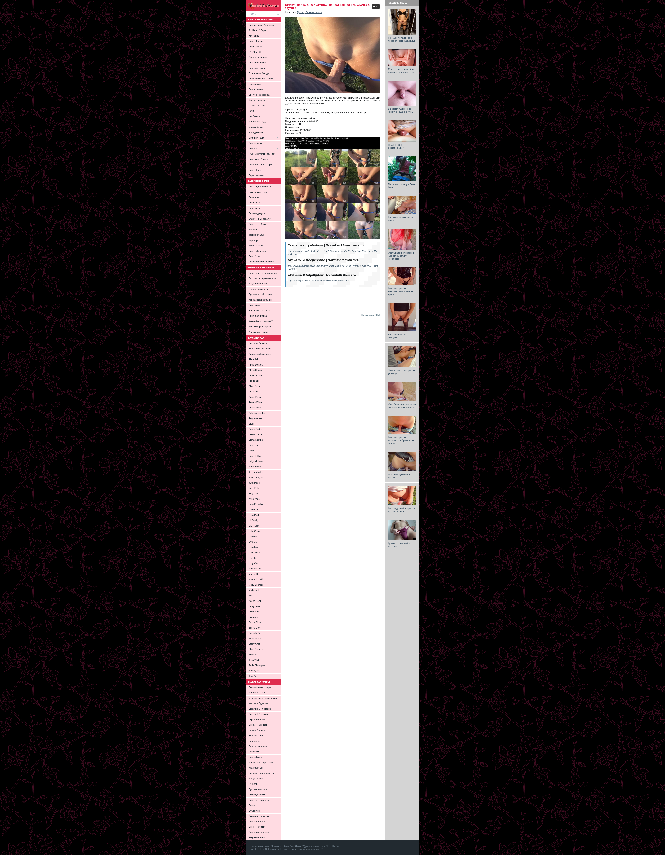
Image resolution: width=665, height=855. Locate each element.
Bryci (251, 423)
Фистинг (253, 229)
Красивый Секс (257, 768)
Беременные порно (259, 725)
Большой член (256, 735)
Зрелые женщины (258, 57)
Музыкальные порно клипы (263, 698)
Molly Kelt (254, 590)
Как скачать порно (260, 846)
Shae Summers (256, 649)
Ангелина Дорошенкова (261, 354)
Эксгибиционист (313, 12)
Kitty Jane (254, 493)
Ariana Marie (255, 407)
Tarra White (254, 660)
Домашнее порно (257, 89)
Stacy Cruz (254, 644)
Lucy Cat (253, 563)
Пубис (300, 12)
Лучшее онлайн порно (260, 294)
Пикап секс (254, 202)
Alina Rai (253, 359)
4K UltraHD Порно (258, 30)
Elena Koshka (256, 440)
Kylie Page (254, 499)
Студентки (254, 810)
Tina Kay (253, 676)
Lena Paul (254, 515)
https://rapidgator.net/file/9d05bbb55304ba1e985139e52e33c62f (319, 280)
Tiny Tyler (254, 670)
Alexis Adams (256, 375)
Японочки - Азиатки (259, 159)
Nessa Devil (255, 601)
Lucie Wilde (254, 552)
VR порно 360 (256, 46)
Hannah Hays (255, 456)
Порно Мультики (257, 251)
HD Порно (254, 35)
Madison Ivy (255, 568)
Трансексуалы (256, 235)
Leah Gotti (254, 509)
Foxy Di (252, 450)
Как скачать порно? (259, 332)
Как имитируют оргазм (260, 326)
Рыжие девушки (257, 794)
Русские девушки (258, 789)
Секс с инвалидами (259, 832)
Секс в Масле (256, 757)
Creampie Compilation (260, 708)
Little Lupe (254, 536)
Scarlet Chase (256, 638)
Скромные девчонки (259, 816)
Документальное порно (261, 164)
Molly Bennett (256, 585)
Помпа (252, 805)
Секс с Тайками (257, 827)
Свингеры (254, 197)
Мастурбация (256, 127)
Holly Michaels (256, 461)
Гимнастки (254, 751)
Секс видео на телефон (261, 261)
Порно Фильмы (256, 41)
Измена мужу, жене (259, 192)
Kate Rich (254, 488)
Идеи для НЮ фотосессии (263, 273)
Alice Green (254, 386)
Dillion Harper (255, 434)
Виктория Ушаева (258, 343)
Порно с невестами (259, 800)
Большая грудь (257, 68)
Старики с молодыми (260, 218)
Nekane (252, 595)
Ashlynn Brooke (257, 413)
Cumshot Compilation (259, 714)
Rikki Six (253, 617)
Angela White (255, 402)
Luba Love (254, 547)
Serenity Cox (255, 633)
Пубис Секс (255, 52)
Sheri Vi (253, 654)
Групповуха (255, 84)
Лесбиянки (254, 116)
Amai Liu (253, 391)
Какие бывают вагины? (261, 321)
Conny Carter (255, 429)
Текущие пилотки (258, 283)
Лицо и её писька (258, 316)
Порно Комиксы (257, 175)
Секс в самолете (257, 821)
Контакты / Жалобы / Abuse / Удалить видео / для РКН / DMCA (305, 846)
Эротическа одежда (259, 94)
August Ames (255, 418)
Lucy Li (252, 558)
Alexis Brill (254, 381)
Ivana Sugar (255, 466)
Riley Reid (254, 611)
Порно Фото (255, 170)
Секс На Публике (258, 224)
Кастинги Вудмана (258, 703)
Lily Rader (254, 525)
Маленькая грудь (258, 121)
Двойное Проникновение (261, 78)
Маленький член (257, 692)
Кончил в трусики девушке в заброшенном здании (401, 440)
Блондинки (254, 741)
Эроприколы (255, 305)
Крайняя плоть (256, 245)
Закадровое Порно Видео (262, 762)
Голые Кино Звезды (259, 73)
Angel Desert (255, 397)
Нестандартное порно (260, 186)
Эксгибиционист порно (260, 687)
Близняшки (254, 208)
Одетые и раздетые (259, 289)
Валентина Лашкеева (260, 348)
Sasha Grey (255, 627)
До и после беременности (262, 278)
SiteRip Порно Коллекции (262, 25)
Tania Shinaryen (257, 665)
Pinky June (254, 606)
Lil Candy (253, 520)
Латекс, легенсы (257, 105)
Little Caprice (255, 531)
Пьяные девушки (257, 213)
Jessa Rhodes (256, 472)
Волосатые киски (258, 746)
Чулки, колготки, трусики (262, 154)
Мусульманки (256, 778)
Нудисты (253, 784)
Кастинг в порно (257, 100)
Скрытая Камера (257, 719)
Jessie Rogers (256, 477)
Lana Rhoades (256, 504)
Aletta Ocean (255, 370)
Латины (252, 111)
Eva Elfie (253, 445)
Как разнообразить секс (261, 300)
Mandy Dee (254, 574)
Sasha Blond (255, 622)
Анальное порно (257, 62)
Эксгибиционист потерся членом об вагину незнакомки (401, 256)
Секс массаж (255, 143)
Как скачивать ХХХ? (259, 310)
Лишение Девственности (261, 773)
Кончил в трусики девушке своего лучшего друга (401, 291)
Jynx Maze (254, 483)
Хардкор (253, 240)
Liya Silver (254, 542)
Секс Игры (254, 256)
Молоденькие (256, 132)
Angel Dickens (256, 364)
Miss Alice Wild (256, 579)
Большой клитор (257, 730)
